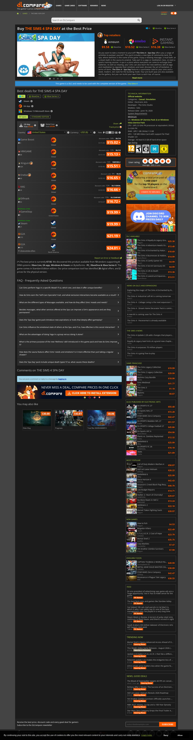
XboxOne (35, 96)
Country (21, 132)
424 (21, 167)
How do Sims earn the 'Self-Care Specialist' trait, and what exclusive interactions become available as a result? (67, 295)
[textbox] (37, 132)
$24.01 (113, 248)
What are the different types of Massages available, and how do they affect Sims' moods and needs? (63, 302)
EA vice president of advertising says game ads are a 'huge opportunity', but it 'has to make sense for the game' (150, 593)
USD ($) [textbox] (84, 132)
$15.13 (113, 154)
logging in (62, 379)
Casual (142, 99)
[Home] (18, 13)
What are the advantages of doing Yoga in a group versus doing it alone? (51, 334)
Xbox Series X (53, 96)
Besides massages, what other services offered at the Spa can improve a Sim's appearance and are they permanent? (65, 311)
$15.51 (113, 166)
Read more (137, 78)
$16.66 (113, 189)
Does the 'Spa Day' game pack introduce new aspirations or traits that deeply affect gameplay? (60, 320)
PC (23, 96)
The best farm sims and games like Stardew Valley (149, 601)
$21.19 (113, 236)
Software (82, 5)
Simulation (151, 99)
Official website (135, 96)
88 (21, 155)
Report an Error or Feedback (107, 258)
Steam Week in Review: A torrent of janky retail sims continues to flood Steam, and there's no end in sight (150, 618)
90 (21, 178)
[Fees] (110, 132)
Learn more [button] (146, 735)
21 (21, 227)
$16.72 (113, 201)
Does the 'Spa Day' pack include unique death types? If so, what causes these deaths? (57, 362)
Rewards (94, 5)
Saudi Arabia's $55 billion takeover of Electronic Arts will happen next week (150, 626)
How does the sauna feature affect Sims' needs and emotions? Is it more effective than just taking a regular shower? (66, 353)
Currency (74, 132)
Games (58, 5)
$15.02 (113, 142)
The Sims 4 (132, 83)
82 (21, 202)
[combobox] (46, 132)
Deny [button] (166, 735)
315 (21, 237)
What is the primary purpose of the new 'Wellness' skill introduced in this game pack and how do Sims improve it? (68, 343)
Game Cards (70, 5)
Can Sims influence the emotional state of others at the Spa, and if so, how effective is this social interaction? (67, 327)
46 (21, 190)
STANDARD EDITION (40, 116)
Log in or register (165, 5)
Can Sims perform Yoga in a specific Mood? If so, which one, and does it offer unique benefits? (60, 287)
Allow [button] (180, 735)
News (103, 5)
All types (23, 116)
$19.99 (113, 212)
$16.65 (113, 178)
